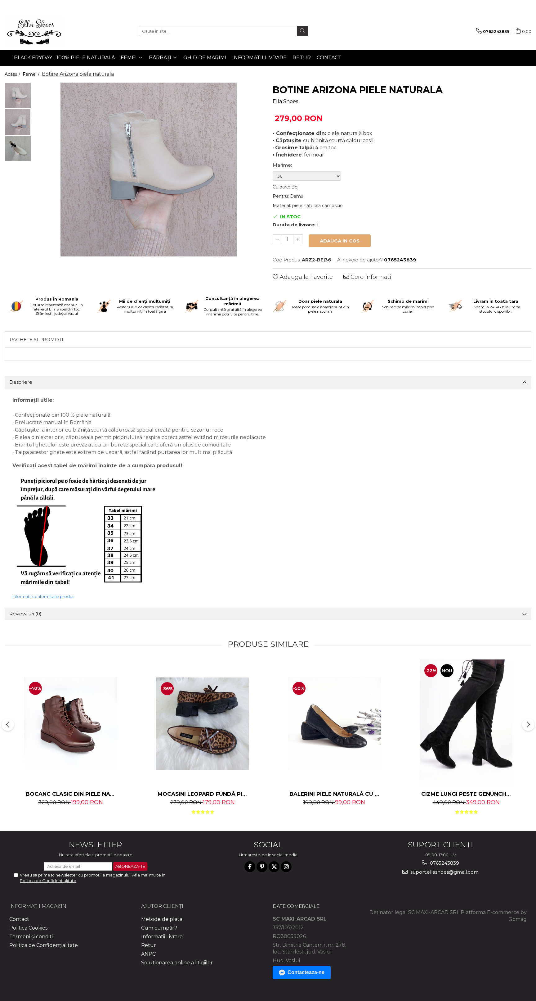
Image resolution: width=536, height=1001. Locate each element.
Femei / (32, 74)
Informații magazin (37, 906)
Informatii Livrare (259, 58)
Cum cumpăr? (159, 928)
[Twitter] (274, 866)
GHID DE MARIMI (204, 58)
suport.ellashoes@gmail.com (444, 872)
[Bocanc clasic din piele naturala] (70, 723)
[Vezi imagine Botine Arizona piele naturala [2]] (18, 148)
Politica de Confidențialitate (43, 945)
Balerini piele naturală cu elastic (335, 794)
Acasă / (13, 74)
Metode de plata (161, 919)
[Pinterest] (262, 866)
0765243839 (444, 863)
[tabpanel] (148, 169)
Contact (329, 58)
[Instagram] (286, 866)
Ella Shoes (285, 101)
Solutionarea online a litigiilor (177, 963)
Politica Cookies (28, 928)
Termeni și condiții (31, 937)
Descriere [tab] (20, 382)
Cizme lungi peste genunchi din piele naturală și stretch (467, 794)
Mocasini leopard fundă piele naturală (203, 794)
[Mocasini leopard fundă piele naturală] (202, 723)
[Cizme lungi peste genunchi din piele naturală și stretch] (466, 723)
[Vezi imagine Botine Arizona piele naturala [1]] (18, 122)
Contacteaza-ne (306, 972)
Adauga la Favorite (305, 277)
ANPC (148, 954)
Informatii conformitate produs (43, 596)
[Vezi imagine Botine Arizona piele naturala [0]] (18, 95)
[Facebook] (249, 866)
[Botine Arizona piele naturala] (148, 169)
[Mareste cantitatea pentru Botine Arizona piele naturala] (297, 239)
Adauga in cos (340, 241)
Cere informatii (371, 277)
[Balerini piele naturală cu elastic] (334, 723)
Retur (302, 58)
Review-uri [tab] (25, 614)
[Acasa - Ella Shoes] (36, 31)
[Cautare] (302, 31)
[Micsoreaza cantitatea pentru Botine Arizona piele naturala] (277, 239)
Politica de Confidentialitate (48, 880)
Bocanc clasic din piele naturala (71, 794)
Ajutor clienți (162, 906)
